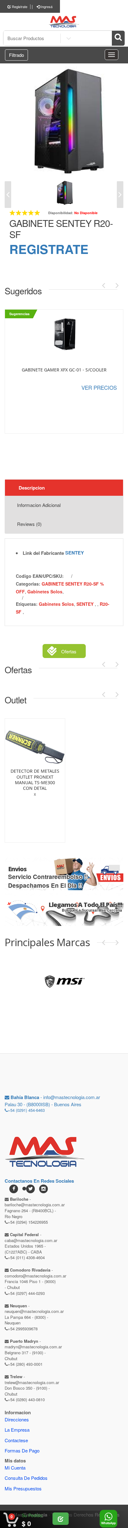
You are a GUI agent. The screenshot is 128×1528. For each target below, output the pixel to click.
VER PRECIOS (99, 387)
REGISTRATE (49, 249)
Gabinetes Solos (44, 591)
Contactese (16, 1440)
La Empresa (17, 1429)
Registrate (19, 6)
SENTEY (74, 552)
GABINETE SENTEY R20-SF (61, 228)
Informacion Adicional (39, 505)
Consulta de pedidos (26, 1478)
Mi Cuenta (15, 1467)
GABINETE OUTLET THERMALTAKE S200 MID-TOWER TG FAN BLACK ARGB (48, 791)
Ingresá (46, 6)
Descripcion (32, 487)
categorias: (28, 584)
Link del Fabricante (43, 553)
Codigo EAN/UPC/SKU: (40, 576)
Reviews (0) (29, 524)
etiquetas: (27, 604)
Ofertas (68, 651)
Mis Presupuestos (23, 1488)
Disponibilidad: (60, 212)
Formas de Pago (22, 1450)
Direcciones (17, 1419)
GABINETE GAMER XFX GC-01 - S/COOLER (64, 370)
